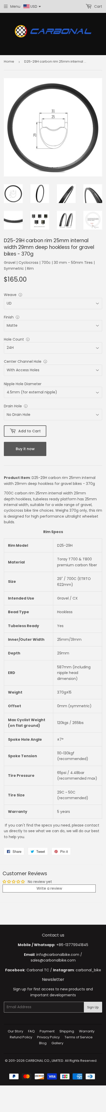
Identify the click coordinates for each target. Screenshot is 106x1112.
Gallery (57, 1043)
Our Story (15, 1031)
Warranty (86, 1031)
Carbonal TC (37, 970)
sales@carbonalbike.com (53, 960)
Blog (43, 1043)
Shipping (66, 1031)
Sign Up (93, 1007)
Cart (97, 6)
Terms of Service (79, 1037)
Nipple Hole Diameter (22, 383)
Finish (9, 317)
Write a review (49, 888)
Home (9, 61)
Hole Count (14, 339)
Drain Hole (13, 406)
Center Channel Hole (22, 361)
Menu (15, 6)
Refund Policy (21, 1037)
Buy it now (25, 448)
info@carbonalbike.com (57, 954)
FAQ (31, 1031)
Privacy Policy (48, 1037)
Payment (47, 1031)
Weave (10, 294)
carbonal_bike (88, 970)
